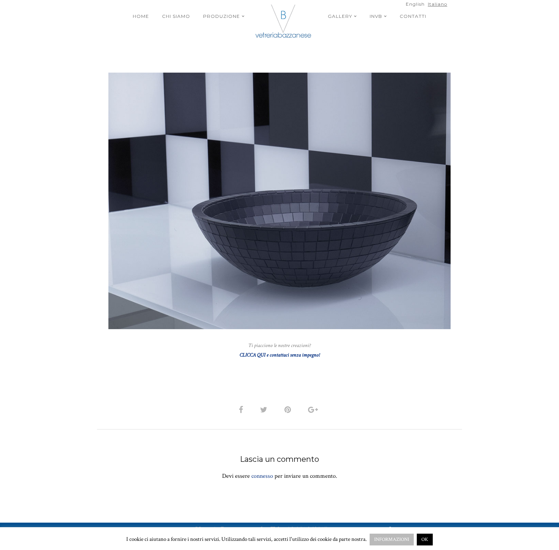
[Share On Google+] (314, 409)
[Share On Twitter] (265, 409)
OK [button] (424, 539)
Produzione (221, 16)
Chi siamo (176, 16)
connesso (262, 476)
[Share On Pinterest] (289, 409)
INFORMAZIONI (391, 539)
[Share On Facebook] (242, 409)
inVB (376, 16)
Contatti (413, 16)
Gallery (340, 16)
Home (141, 16)
